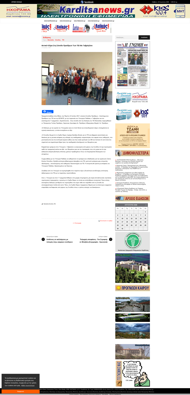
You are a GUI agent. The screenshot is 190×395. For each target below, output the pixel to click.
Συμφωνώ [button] (20, 391)
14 (141, 218)
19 (131, 222)
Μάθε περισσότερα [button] (27, 385)
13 (136, 218)
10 (122, 218)
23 (118, 225)
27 (136, 225)
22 (145, 222)
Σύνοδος (58, 40)
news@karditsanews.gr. (147, 389)
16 (118, 222)
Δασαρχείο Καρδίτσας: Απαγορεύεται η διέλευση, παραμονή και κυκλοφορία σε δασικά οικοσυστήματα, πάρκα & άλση (130, 184)
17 (122, 222)
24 (122, 225)
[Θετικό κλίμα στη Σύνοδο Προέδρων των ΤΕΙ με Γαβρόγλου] (77, 78)
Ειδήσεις (47, 37)
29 (145, 225)
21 (141, 222)
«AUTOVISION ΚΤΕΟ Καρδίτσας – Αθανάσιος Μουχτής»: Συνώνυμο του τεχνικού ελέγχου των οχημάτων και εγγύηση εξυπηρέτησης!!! (129, 161)
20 (136, 222)
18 (127, 222)
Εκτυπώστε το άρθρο (106, 220)
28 (141, 225)
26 (131, 225)
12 (131, 218)
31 (122, 228)
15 (145, 218)
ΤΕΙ (63, 40)
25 (127, 225)
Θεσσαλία (51, 40)
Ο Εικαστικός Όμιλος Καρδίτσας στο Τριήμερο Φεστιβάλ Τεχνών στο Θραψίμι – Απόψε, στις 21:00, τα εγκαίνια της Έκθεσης (131, 190)
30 (118, 228)
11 (127, 218)
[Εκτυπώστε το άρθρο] (99, 220)
